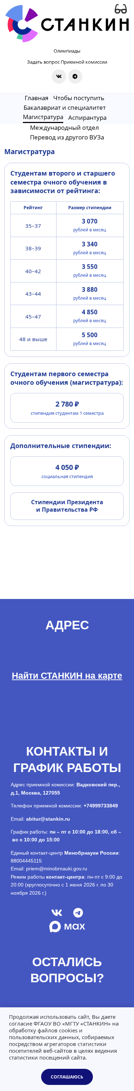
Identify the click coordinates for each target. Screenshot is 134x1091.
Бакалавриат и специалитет (65, 107)
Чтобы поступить (78, 98)
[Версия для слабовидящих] (121, 9)
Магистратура (43, 117)
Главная (36, 98)
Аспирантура (87, 117)
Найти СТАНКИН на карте (67, 675)
